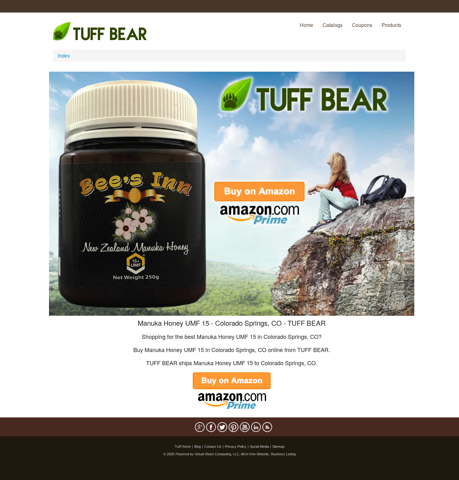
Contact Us (212, 446)
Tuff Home (183, 446)
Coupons (362, 24)
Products (391, 24)
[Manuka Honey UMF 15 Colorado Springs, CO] (231, 193)
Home (306, 24)
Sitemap (278, 446)
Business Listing (283, 454)
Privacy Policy (235, 446)
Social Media (259, 446)
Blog (197, 446)
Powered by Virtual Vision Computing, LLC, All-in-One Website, (222, 454)
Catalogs (333, 24)
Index (64, 55)
